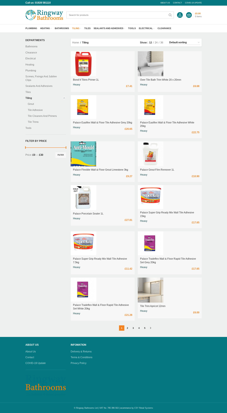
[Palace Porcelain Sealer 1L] (83, 197)
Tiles (28, 92)
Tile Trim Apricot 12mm (152, 306)
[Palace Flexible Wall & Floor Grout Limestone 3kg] (83, 153)
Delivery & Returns (81, 351)
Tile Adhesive (35, 110)
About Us (30, 351)
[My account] (179, 15)
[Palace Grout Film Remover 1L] (150, 153)
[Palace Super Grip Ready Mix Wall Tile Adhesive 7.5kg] (83, 243)
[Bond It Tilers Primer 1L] (83, 63)
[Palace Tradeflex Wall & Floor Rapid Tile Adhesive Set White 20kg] (83, 289)
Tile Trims (33, 122)
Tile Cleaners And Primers (42, 116)
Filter (61, 155)
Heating (29, 64)
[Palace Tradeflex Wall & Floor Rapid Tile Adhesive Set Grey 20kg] (150, 243)
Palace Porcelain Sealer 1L (88, 213)
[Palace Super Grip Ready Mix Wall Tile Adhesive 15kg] (150, 197)
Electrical (30, 58)
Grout (31, 104)
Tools (28, 128)
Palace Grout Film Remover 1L (157, 169)
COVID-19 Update (35, 363)
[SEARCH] (170, 15)
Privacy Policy (78, 363)
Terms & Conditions (81, 357)
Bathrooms (31, 46)
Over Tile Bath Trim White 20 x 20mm (160, 79)
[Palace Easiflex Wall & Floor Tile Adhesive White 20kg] (150, 107)
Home (75, 42)
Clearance (31, 52)
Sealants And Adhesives (38, 86)
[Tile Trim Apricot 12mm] (150, 290)
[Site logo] (44, 14)
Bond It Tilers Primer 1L (86, 79)
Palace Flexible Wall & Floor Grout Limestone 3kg (100, 169)
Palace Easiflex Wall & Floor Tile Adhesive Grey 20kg (102, 122)
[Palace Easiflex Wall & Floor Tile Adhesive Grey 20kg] (83, 107)
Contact (29, 357)
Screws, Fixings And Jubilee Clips (41, 78)
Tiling (28, 98)
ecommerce (125, 408)
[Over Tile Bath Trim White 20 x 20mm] (150, 63)
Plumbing (30, 70)
